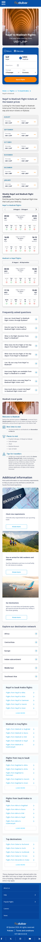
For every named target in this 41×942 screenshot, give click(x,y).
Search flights (20, 79)
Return (9, 51)
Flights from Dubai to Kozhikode (17, 852)
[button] (20, 319)
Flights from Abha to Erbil (15, 813)
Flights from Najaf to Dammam (17, 700)
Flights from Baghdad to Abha (17, 765)
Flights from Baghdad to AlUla (17, 769)
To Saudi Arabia (23, 91)
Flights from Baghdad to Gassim (17, 779)
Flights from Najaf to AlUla (15, 696)
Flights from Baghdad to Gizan (17, 783)
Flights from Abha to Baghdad (17, 805)
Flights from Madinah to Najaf (17, 741)
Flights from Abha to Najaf (15, 817)
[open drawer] (3, 2)
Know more (16, 527)
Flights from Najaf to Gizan (16, 708)
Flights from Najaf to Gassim (16, 704)
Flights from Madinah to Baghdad (18, 729)
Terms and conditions (25, 930)
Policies (10, 930)
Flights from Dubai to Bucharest (17, 844)
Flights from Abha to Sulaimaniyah (13, 822)
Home (4, 91)
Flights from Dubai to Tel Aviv (16, 856)
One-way (19, 51)
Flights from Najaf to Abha (15, 693)
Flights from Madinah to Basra (17, 733)
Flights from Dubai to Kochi (16, 848)
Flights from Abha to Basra (15, 809)
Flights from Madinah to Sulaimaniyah (14, 746)
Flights (12, 91)
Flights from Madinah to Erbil (16, 737)
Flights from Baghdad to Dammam (14, 774)
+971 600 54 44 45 (20, 934)
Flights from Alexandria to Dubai (17, 860)
